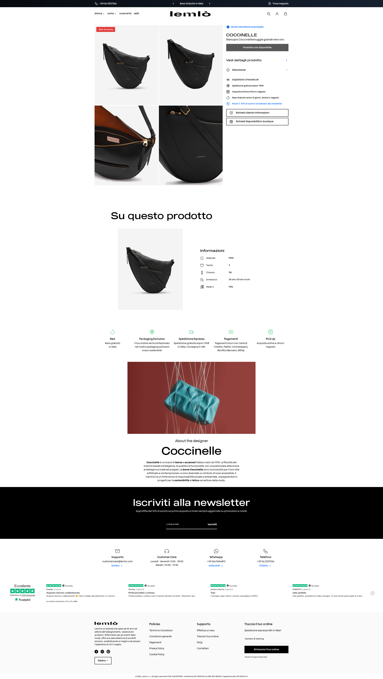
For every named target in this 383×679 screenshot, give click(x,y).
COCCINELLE (241, 34)
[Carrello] (285, 14)
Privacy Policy (156, 648)
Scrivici (115, 565)
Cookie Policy (156, 654)
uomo (110, 13)
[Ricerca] (269, 14)
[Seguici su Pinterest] (108, 651)
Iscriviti (212, 524)
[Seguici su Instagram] (102, 651)
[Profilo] (277, 14)
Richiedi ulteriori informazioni (252, 112)
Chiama (263, 565)
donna (98, 13)
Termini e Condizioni (161, 630)
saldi (136, 13)
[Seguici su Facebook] (96, 651)
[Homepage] (190, 13)
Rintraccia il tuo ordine (266, 649)
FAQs (200, 642)
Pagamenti (155, 642)
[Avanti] (210, 3)
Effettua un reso (206, 630)
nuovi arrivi (125, 13)
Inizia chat (214, 565)
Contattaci (203, 648)
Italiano (102, 660)
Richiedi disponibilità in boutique (254, 121)
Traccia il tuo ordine (208, 636)
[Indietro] (173, 3)
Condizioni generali (160, 636)
